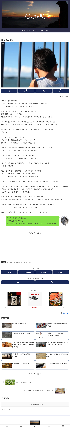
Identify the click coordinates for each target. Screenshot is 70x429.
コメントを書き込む (35, 404)
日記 (4, 262)
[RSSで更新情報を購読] (52, 282)
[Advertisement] (35, 246)
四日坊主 (18, 262)
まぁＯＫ (11, 262)
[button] (61, 91)
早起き (29, 262)
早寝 (24, 262)
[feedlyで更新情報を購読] (18, 282)
